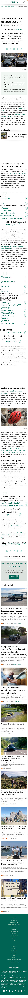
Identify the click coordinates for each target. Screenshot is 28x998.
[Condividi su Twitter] (10, 49)
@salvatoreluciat (7, 323)
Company (14, 946)
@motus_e (5, 318)
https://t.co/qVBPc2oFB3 (11, 305)
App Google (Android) (14, 924)
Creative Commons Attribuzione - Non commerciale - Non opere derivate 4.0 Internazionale (13, 545)
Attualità (14, 918)
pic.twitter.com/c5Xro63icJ (11, 332)
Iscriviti (12, 576)
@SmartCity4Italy (8, 313)
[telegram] (24, 991)
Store (7, 2)
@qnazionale (6, 277)
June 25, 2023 (11, 341)
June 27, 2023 (11, 225)
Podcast (14, 929)
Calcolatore (14, 936)
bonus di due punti (17, 526)
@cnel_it (4, 291)
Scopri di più (18, 558)
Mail (14, 955)
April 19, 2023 (12, 514)
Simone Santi (18, 29)
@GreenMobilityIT (8, 315)
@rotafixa (5, 321)
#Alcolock (5, 286)
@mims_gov (6, 302)
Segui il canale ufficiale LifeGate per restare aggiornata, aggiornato (13, 535)
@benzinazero (7, 310)
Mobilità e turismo (5, 804)
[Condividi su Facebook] (7, 49)
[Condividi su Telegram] (21, 49)
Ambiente (3, 875)
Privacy (14, 957)
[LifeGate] (14, 2)
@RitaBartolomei (8, 282)
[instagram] (18, 991)
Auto (2, 623)
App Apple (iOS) (14, 922)
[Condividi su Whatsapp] (17, 49)
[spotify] (12, 991)
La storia (14, 953)
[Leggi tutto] (26, 585)
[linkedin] (21, 991)
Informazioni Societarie (14, 960)
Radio (14, 927)
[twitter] (6, 991)
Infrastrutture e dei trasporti (17, 173)
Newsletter (14, 920)
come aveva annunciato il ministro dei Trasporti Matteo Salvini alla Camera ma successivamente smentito (13, 450)
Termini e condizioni (14, 962)
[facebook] (4, 991)
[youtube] (15, 991)
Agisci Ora (14, 938)
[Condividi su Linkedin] (14, 49)
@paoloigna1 (6, 308)
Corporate (14, 933)
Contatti (14, 948)
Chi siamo (14, 951)
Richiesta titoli (14, 931)
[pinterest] (9, 991)
